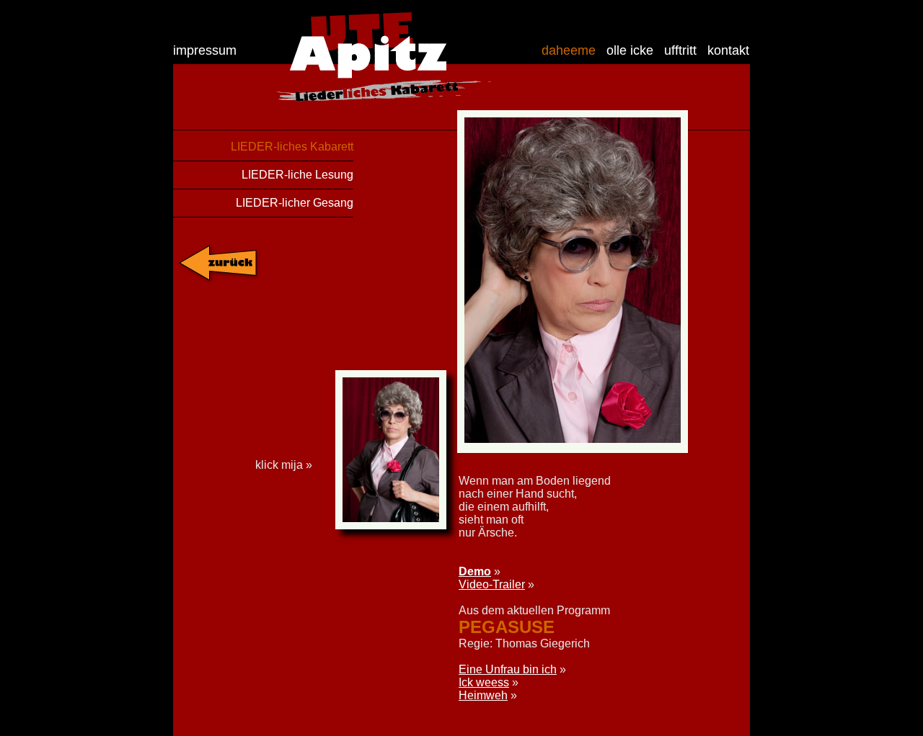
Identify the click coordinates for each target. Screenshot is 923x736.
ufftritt (680, 50)
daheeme (569, 50)
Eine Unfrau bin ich (508, 669)
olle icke (629, 50)
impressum (205, 50)
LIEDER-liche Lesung (297, 175)
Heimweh (483, 695)
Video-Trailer (492, 584)
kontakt (728, 50)
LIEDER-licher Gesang (294, 203)
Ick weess (484, 682)
